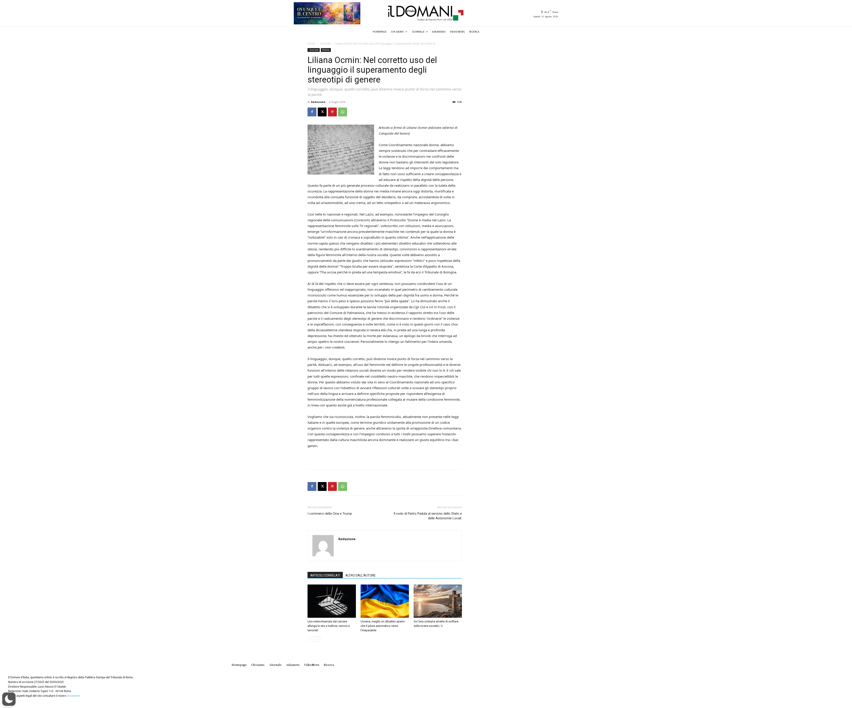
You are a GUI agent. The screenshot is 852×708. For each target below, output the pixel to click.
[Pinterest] (332, 112)
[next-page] (317, 639)
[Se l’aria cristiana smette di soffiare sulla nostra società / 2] (438, 601)
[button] (9, 699)
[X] (322, 112)
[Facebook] (312, 112)
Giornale (325, 43)
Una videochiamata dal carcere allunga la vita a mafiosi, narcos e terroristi (329, 626)
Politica (325, 49)
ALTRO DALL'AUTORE (360, 575)
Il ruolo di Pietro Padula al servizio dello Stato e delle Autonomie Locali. (428, 516)
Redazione (318, 102)
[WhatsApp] (342, 112)
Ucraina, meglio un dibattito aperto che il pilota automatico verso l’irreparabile (383, 626)
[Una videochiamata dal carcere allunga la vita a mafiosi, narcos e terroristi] (332, 601)
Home (311, 43)
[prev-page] (310, 639)
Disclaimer (73, 696)
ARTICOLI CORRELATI (325, 575)
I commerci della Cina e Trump (330, 514)
